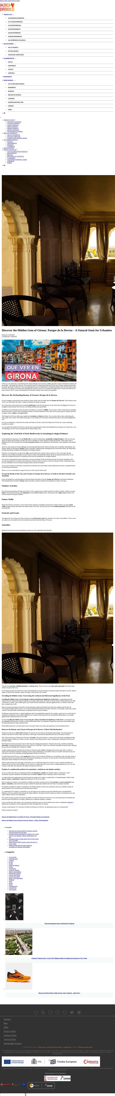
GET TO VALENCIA (13, 47)
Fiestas (11, 867)
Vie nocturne (12, 889)
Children (11, 860)
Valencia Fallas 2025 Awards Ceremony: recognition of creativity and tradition (20, 846)
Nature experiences (14, 29)
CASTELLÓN (13, 859)
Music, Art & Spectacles (16, 878)
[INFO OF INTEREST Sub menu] (17, 133)
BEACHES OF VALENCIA (14, 94)
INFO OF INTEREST (9, 43)
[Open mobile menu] (0, 117)
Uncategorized (13, 886)
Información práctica (15, 873)
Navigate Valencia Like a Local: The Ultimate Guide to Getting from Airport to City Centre (59, 958)
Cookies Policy (67, 1047)
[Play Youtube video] (39, 360)
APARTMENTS (12, 65)
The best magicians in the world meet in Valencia (59, 923)
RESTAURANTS (8, 76)
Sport (10, 881)
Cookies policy (10, 1035)
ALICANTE (12, 857)
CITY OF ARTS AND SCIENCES (16, 83)
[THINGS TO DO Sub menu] (14, 120)
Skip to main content (6, 1)
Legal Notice (49, 1047)
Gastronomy (12, 868)
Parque (65, 405)
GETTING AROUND (13, 51)
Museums (11, 91)
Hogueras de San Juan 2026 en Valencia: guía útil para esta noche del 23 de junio (23, 831)
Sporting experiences (15, 36)
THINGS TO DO (8, 14)
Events (11, 862)
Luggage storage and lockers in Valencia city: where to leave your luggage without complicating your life (24, 835)
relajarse (70, 802)
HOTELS (10, 62)
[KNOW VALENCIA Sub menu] (14, 80)
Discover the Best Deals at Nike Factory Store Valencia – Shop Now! (59, 993)
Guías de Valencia (14, 870)
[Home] (7, 10)
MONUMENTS (12, 87)
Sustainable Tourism (13, 1043)
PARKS (10, 109)
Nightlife (11, 880)
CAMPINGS (11, 73)
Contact (7, 1019)
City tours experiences (15, 21)
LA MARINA (11, 98)
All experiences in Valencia (17, 40)
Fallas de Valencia (14, 865)
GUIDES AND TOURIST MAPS (16, 54)
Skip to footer (16, 1)
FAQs (6, 1027)
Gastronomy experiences (16, 18)
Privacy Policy (10, 1031)
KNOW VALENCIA (8, 80)
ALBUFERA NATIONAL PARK (15, 102)
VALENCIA (12, 888)
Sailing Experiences (14, 32)
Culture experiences (14, 25)
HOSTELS (10, 69)
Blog (6, 1023)
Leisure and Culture (14, 875)
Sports (11, 883)
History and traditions (15, 872)
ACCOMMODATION (9, 58)
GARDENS (11, 106)
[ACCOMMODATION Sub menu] (15, 58)
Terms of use (10, 1039)
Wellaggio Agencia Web (85, 1047)
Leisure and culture (14, 876)
